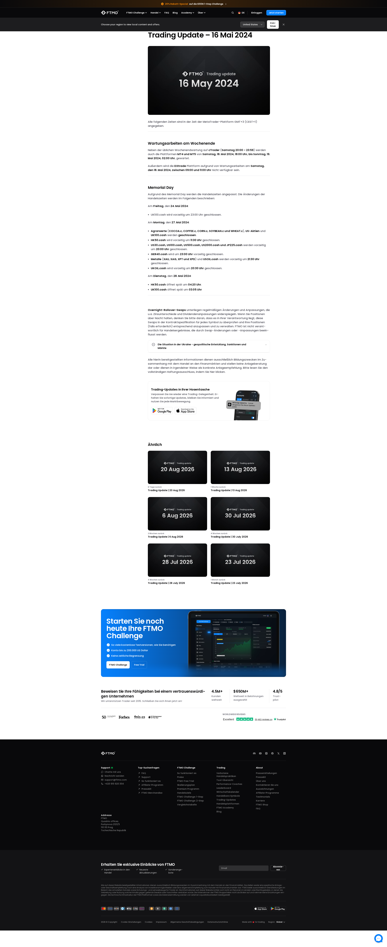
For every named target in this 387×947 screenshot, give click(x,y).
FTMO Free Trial (185, 781)
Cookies (148, 922)
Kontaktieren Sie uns (267, 784)
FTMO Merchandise (151, 792)
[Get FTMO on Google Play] (278, 908)
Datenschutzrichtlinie (218, 922)
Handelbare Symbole (228, 795)
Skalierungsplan (186, 784)
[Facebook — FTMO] (272, 753)
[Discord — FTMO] (254, 753)
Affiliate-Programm (152, 784)
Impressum (161, 922)
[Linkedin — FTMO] (284, 753)
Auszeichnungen (265, 788)
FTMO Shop (262, 804)
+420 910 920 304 (114, 783)
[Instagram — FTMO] (266, 753)
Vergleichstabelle (187, 804)
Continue (273, 24)
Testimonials (263, 796)
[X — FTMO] (278, 753)
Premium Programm (188, 788)
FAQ (166, 12)
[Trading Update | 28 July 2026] (177, 564)
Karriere (260, 800)
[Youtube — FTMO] (260, 753)
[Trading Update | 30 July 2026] (240, 518)
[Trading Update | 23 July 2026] (240, 564)
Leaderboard (223, 787)
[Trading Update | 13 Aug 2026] (240, 471)
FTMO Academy (225, 807)
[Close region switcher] (283, 24)
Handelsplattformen (227, 803)
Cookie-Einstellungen (131, 922)
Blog (175, 12)
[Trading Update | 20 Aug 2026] (177, 471)
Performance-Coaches (229, 784)
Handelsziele (184, 792)
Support (145, 777)
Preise (180, 777)
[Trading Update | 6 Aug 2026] (177, 518)
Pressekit (146, 788)
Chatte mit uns (113, 771)
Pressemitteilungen (266, 773)
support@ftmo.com (116, 779)
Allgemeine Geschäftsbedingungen (187, 922)
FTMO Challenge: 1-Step (190, 796)
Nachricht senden (114, 775)
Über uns (261, 781)
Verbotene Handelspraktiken (226, 775)
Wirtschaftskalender (227, 791)
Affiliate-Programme (267, 792)
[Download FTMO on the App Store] (260, 908)
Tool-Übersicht (224, 780)
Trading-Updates (226, 799)
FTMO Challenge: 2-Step (190, 800)
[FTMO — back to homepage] (110, 12)
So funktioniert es (151, 781)
